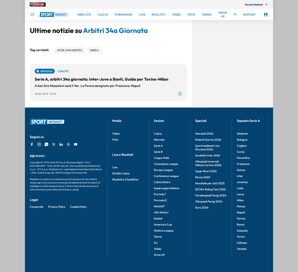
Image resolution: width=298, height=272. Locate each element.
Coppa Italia (161, 158)
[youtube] (76, 144)
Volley (157, 249)
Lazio (240, 188)
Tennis (158, 236)
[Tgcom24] (38, 4)
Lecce (240, 194)
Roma (240, 224)
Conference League (166, 176)
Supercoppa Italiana (166, 188)
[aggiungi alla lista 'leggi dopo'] (179, 93)
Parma (241, 218)
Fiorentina (243, 158)
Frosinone (243, 164)
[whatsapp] (46, 144)
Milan (240, 200)
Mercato (159, 139)
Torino (241, 236)
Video (116, 133)
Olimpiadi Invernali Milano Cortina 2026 (208, 163)
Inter (240, 176)
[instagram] (39, 144)
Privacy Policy (56, 207)
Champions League (166, 164)
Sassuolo (242, 230)
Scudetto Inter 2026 (207, 155)
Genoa (241, 170)
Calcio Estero (162, 182)
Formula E (160, 200)
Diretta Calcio (121, 173)
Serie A (158, 146)
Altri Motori (161, 212)
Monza (241, 206)
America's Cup (163, 224)
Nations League (163, 230)
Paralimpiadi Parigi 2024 (210, 195)
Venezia (242, 249)
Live (114, 167)
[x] (54, 144)
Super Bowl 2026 (206, 171)
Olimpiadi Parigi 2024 (208, 201)
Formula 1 (160, 194)
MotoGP (159, 206)
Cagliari (242, 146)
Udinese (242, 243)
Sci (156, 243)
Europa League (163, 170)
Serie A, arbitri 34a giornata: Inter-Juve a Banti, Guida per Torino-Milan (101, 79)
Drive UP (159, 255)
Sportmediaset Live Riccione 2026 (207, 147)
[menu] (32, 14)
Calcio (158, 133)
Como (240, 152)
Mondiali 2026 (204, 133)
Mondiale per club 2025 (210, 183)
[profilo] (265, 14)
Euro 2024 (201, 207)
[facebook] (32, 144)
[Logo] (54, 14)
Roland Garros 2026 (208, 139)
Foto (115, 139)
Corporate (36, 207)
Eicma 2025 (202, 177)
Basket (158, 218)
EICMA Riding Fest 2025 (210, 189)
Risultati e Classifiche (125, 179)
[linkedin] (61, 144)
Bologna (242, 139)
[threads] (68, 144)
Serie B (158, 152)
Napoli (241, 212)
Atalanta (242, 133)
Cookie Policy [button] (78, 207)
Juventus (242, 182)
